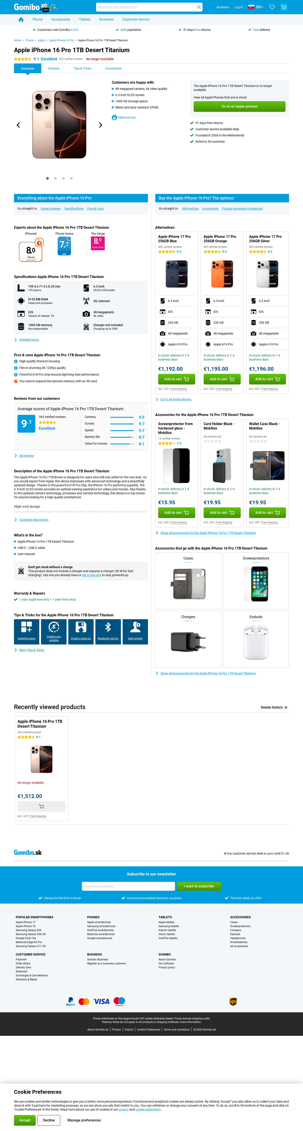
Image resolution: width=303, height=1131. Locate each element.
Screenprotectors (240, 926)
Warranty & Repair (26, 979)
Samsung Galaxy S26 (28, 930)
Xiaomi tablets (167, 930)
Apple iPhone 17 (25, 922)
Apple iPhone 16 (25, 926)
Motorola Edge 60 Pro (29, 942)
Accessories (60, 19)
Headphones (238, 938)
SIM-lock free (127, 117)
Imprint (129, 1029)
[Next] (100, 125)
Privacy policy (167, 967)
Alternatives (190, 208)
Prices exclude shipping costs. (192, 1018)
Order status (23, 963)
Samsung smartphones (101, 926)
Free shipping (179, 388)
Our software (166, 963)
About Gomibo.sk (97, 1029)
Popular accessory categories (242, 208)
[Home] (21, 19)
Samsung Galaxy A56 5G (31, 934)
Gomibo (165, 954)
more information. (191, 1022)
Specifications (74, 208)
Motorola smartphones (101, 934)
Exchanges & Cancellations (32, 975)
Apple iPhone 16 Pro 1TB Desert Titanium (103, 40)
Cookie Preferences (148, 1029)
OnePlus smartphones (100, 930)
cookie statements (148, 1109)
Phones (93, 917)
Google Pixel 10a (26, 938)
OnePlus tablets (168, 938)
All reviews (26, 455)
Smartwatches (239, 942)
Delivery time (23, 967)
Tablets (85, 19)
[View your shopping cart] (283, 7)
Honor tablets (167, 934)
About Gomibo (167, 959)
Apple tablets (166, 922)
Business (106, 19)
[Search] (199, 7)
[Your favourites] (272, 7)
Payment (21, 959)
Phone (38, 19)
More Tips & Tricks (31, 650)
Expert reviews (51, 208)
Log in (238, 7)
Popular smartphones (34, 917)
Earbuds (235, 934)
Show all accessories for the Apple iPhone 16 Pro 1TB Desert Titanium (208, 533)
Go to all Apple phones (176, 399)
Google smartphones (99, 938)
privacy (124, 1109)
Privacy (116, 1029)
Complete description (33, 520)
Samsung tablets (169, 926)
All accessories (239, 946)
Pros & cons (95, 208)
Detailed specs (29, 339)
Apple (41, 40)
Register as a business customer (106, 963)
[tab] (47, 178)
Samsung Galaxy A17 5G (31, 946)
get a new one (91, 575)
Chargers (235, 930)
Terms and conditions (177, 1029)
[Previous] (18, 125)
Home (17, 40)
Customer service (135, 19)
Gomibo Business (97, 959)
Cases (234, 922)
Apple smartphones (99, 922)
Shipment (21, 971)
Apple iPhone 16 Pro (61, 40)
